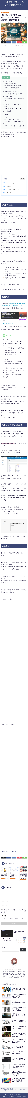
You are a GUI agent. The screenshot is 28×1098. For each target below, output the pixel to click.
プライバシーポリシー (11, 1094)
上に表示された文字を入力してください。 (13, 918)
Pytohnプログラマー (6, 851)
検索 (3, 947)
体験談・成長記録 (5, 12)
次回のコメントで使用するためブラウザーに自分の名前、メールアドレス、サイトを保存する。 (14, 911)
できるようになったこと (13, 189)
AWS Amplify (10, 183)
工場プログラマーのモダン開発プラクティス (14, 5)
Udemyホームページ (7, 323)
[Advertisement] (14, 154)
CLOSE (22, 178)
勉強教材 (9, 186)
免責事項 (19, 1094)
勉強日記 (14, 851)
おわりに (9, 192)
